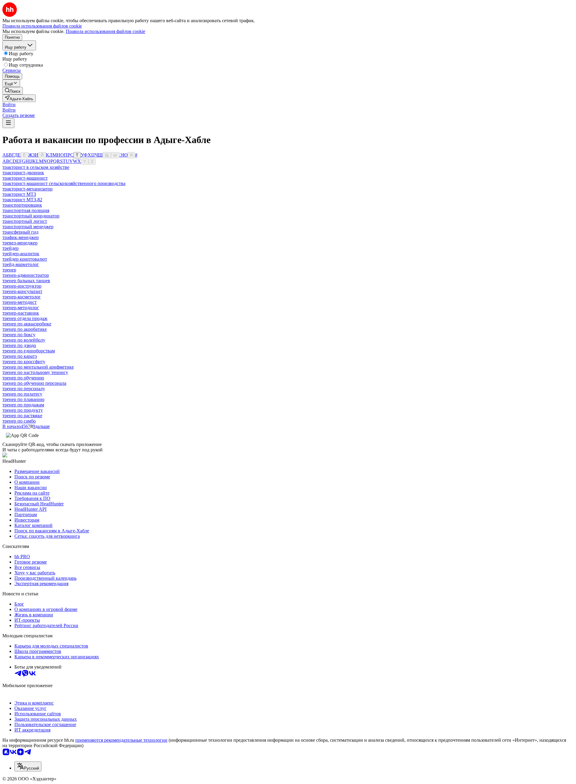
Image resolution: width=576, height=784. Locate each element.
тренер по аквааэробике (26, 323)
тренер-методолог (20, 307)
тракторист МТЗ (19, 194)
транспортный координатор (30, 215)
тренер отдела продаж (24, 318)
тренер (9, 269)
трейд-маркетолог (20, 264)
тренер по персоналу (23, 388)
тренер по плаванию (23, 399)
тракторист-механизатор (27, 188)
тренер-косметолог (21, 296)
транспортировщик (22, 205)
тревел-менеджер (20, 242)
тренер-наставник (20, 313)
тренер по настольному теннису (35, 372)
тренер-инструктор (21, 286)
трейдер (10, 248)
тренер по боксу (18, 334)
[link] (12, 90)
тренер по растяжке (22, 415)
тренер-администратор (25, 275)
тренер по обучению (23, 377)
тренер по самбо (19, 420)
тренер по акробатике (24, 329)
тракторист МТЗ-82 (22, 199)
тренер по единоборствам (28, 350)
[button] (9, 104)
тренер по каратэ (19, 356)
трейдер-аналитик (20, 253)
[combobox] (27, 766)
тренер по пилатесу (22, 393)
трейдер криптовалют (24, 259)
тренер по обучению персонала (34, 383)
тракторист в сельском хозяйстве (35, 167)
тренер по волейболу (23, 340)
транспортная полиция (25, 210)
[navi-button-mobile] (8, 123)
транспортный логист (24, 221)
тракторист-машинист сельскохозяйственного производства (63, 183)
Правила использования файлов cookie (105, 31)
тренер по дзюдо (19, 345)
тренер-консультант (22, 291)
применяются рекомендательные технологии (121, 740)
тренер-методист (19, 302)
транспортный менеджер (27, 226)
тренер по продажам (23, 404)
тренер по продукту (22, 410)
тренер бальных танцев (26, 280)
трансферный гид (20, 232)
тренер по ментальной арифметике (38, 367)
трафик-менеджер (20, 237)
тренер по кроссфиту (23, 361)
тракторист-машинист (25, 178)
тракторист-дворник (23, 172)
